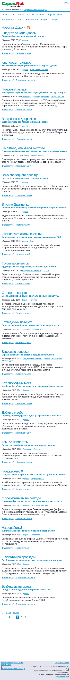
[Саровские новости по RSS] (28, 27)
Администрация (29, 155)
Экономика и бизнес (39, 505)
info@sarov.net (62, 677)
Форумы (44, 19)
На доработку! (28, 529)
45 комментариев (23, 110)
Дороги (20, 27)
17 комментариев (23, 139)
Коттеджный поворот (30, 323)
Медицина (45, 96)
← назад (6, 612)
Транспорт (26, 96)
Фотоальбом (8, 19)
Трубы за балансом (29, 264)
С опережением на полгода (32, 499)
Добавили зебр (31, 414)
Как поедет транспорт (29, 64)
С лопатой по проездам (32, 558)
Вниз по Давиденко (34, 206)
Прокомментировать (25, 80)
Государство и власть (31, 270)
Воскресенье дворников (25, 120)
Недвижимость (57, 96)
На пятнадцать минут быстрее (34, 149)
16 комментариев (23, 462)
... (4, 617)
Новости (8, 27)
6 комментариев (23, 489)
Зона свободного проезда (25, 176)
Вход (66, 3)
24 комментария (23, 166)
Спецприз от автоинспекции (31, 235)
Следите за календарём (23, 34)
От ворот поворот (30, 294)
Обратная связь (62, 662)
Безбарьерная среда (27, 588)
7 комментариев (23, 53)
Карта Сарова (55, 14)
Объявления (18, 14)
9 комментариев (23, 342)
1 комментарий (22, 254)
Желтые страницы (36, 14)
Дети (32, 241)
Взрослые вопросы (28, 353)
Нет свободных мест (32, 384)
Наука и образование (39, 70)
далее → (17, 612)
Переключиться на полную (35, 10)
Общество (35, 535)
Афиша (5, 14)
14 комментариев (23, 518)
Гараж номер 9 (34, 472)
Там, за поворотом (28, 443)
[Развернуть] (8, 53)
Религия (33, 300)
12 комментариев (23, 195)
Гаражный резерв (34, 90)
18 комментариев (23, 403)
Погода (54, 19)
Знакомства (32, 19)
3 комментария (22, 225)
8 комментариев (23, 374)
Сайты (20, 19)
